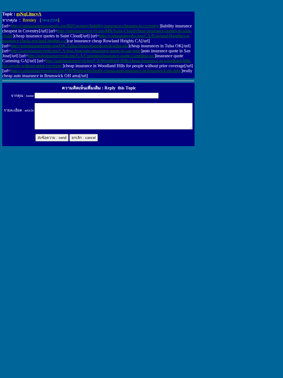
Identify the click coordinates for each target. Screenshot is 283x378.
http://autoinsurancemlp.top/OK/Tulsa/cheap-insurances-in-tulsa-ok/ (69, 45)
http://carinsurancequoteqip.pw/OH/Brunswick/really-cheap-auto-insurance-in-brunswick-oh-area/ (96, 70)
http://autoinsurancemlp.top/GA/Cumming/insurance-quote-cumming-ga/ (91, 55)
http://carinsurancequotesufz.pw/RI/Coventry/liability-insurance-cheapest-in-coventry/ (85, 26)
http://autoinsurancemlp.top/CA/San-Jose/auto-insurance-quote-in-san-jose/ (76, 50)
